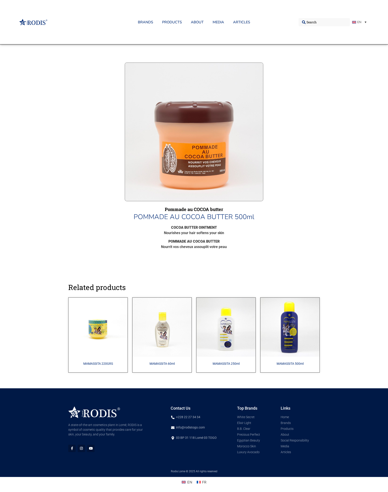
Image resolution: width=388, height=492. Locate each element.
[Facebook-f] (72, 448)
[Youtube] (91, 448)
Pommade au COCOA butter (194, 209)
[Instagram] (81, 448)
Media (218, 22)
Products (172, 22)
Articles (241, 22)
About (197, 22)
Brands (145, 22)
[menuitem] (359, 22)
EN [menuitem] (359, 22)
